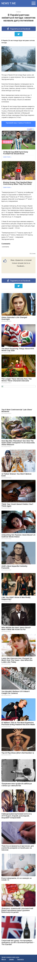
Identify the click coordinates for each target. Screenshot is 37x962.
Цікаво (11, 959)
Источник (33, 253)
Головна (18, 11)
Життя (3, 959)
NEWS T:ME (8, 3)
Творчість (20, 959)
